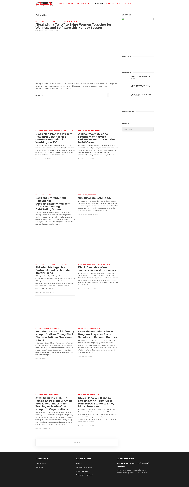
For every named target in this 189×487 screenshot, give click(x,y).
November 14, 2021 (46, 428)
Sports (69, 4)
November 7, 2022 (89, 356)
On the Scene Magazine (41, 30)
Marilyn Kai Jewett (83, 214)
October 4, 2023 (92, 288)
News (61, 4)
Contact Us (39, 467)
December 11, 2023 (46, 158)
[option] (138, 88)
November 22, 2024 (53, 30)
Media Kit (79, 463)
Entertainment (83, 4)
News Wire (38, 158)
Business (110, 4)
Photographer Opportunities (85, 475)
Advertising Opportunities (84, 467)
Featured (64, 21)
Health (119, 4)
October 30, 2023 (50, 292)
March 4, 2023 (45, 358)
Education (98, 4)
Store (128, 4)
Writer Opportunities (82, 471)
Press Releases (41, 463)
